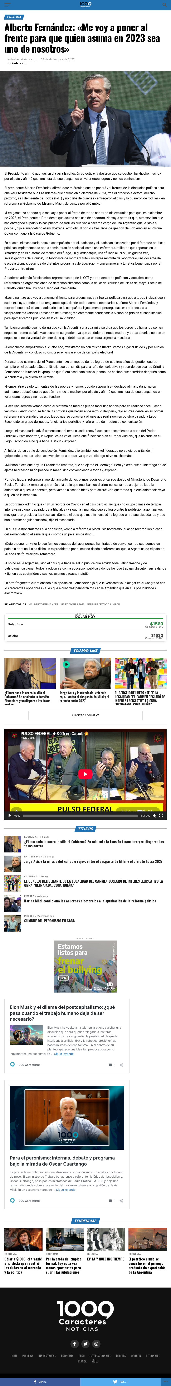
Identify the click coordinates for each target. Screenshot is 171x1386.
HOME (14, 1356)
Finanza (82, 1361)
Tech (81, 1356)
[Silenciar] (154, 816)
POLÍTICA (27, 1356)
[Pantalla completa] (161, 816)
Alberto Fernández (44, 604)
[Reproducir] (10, 816)
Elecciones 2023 (73, 604)
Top (117, 604)
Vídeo (95, 1361)
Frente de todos (99, 604)
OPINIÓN (136, 1356)
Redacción (18, 63)
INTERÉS (121, 1356)
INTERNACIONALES (100, 1356)
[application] (85, 774)
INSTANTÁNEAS (47, 1356)
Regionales (153, 1356)
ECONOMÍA (67, 1356)
